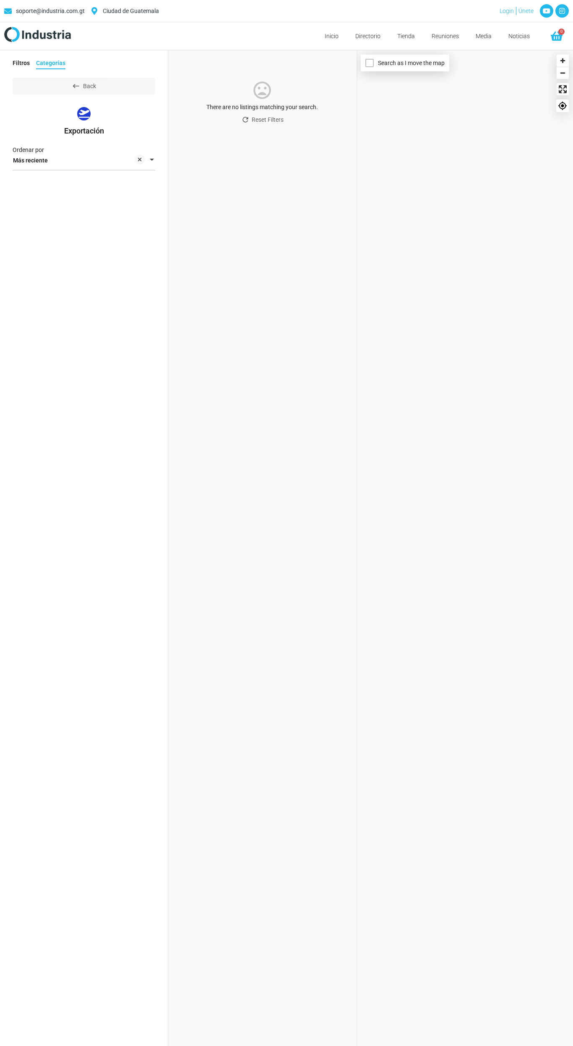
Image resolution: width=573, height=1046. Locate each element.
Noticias (519, 36)
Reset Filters (268, 119)
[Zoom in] (563, 61)
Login (507, 11)
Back (89, 86)
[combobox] (84, 160)
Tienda (406, 36)
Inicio (332, 36)
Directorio (367, 36)
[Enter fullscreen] (563, 89)
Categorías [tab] (50, 63)
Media (484, 36)
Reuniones (445, 36)
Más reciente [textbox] (30, 160)
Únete (526, 11)
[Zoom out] (563, 73)
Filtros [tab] (21, 63)
